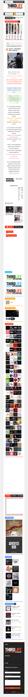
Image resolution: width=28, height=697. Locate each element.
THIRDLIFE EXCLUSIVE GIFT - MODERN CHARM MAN (7, 38)
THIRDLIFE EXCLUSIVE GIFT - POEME (18, 37)
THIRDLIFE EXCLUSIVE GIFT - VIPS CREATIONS (21, 38)
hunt (9, 178)
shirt (8, 44)
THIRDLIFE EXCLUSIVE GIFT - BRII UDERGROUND (15, 38)
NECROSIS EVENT (15, 620)
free (7, 178)
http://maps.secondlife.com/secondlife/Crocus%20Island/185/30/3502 (14, 81)
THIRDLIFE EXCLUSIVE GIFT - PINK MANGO (10, 38)
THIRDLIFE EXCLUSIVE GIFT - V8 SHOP (13, 37)
